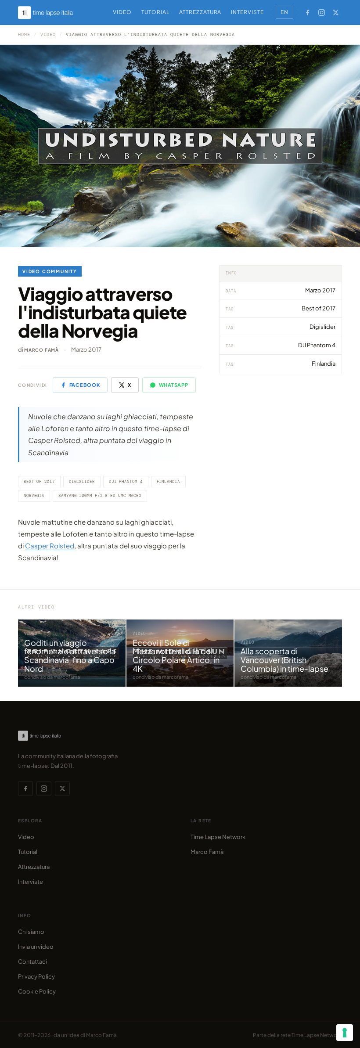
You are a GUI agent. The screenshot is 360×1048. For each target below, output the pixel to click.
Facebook (84, 385)
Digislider (82, 481)
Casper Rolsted (49, 545)
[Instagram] (321, 12)
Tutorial (155, 12)
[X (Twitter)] (335, 12)
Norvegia (34, 495)
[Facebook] (307, 12)
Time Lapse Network (218, 836)
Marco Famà (41, 350)
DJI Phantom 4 (126, 481)
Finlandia (168, 481)
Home (24, 34)
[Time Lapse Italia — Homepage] (50, 12)
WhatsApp (173, 385)
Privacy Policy (36, 976)
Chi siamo (31, 931)
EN (284, 12)
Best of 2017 (39, 481)
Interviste (247, 12)
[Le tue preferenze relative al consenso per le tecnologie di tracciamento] (344, 1032)
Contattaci (32, 961)
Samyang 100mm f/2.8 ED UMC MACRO (99, 495)
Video (122, 12)
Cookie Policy (37, 991)
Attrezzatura (200, 12)
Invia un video (36, 946)
